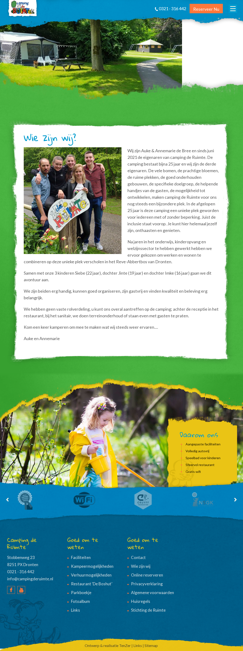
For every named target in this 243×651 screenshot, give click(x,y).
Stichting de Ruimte (148, 610)
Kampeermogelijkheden (92, 566)
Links (75, 610)
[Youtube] (21, 590)
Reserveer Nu (206, 9)
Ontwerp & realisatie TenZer (108, 645)
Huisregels (140, 601)
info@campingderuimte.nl (30, 578)
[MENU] (233, 9)
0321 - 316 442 (20, 571)
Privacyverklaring (147, 583)
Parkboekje (81, 592)
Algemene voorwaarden (152, 592)
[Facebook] (11, 590)
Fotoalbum (80, 601)
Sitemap (151, 645)
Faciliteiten (81, 557)
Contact (138, 557)
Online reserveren (147, 575)
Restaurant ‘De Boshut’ (91, 583)
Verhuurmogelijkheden (91, 575)
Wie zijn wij (140, 566)
